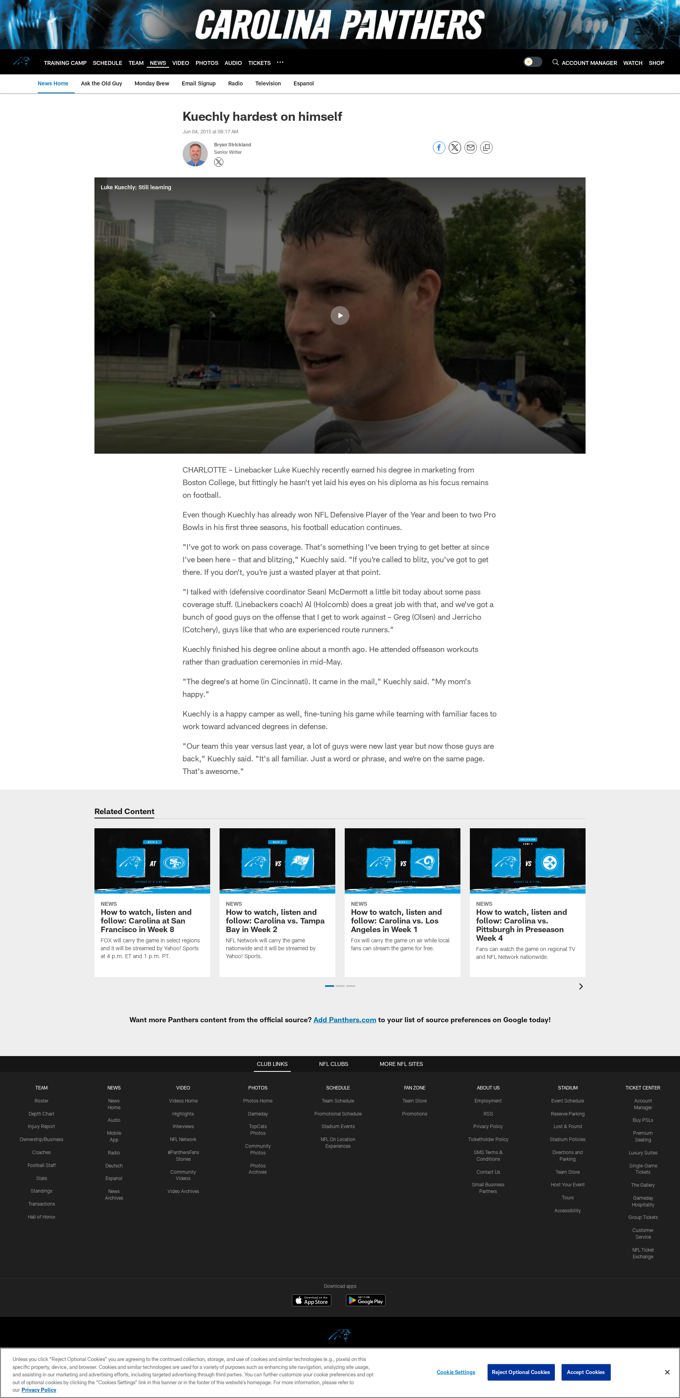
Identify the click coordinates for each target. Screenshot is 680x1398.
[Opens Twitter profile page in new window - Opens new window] (219, 162)
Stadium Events (338, 1126)
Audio (114, 1120)
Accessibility (567, 1210)
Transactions (41, 1203)
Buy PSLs (643, 1120)
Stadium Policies (568, 1139)
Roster (41, 1100)
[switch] (532, 62)
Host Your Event (568, 1184)
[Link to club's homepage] (22, 61)
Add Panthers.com (345, 1019)
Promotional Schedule (338, 1113)
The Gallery (643, 1184)
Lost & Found (568, 1126)
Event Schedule (567, 1100)
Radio (114, 1152)
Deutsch (114, 1165)
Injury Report (41, 1126)
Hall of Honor (41, 1216)
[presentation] (582, 987)
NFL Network (183, 1139)
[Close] (667, 1372)
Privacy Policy (488, 1126)
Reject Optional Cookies (521, 1372)
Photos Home (257, 1100)
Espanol (113, 1178)
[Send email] (470, 151)
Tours (568, 1197)
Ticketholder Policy (488, 1139)
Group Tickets (643, 1217)
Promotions (414, 1113)
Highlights (183, 1113)
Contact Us (488, 1172)
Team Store (415, 1100)
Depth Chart (41, 1113)
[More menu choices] (280, 62)
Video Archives (183, 1191)
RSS (488, 1113)
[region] (340, 1373)
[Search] (555, 62)
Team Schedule (338, 1100)
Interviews (183, 1126)
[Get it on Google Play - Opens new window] (365, 1304)
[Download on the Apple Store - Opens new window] (311, 1301)
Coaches (41, 1152)
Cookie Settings (456, 1372)
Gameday (258, 1113)
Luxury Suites (643, 1152)
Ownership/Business (41, 1139)
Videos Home (183, 1100)
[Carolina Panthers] (340, 1336)
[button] (340, 315)
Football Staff (42, 1165)
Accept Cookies (586, 1372)
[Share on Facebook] (439, 151)
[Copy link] (486, 148)
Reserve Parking (568, 1113)
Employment (488, 1100)
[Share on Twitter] (455, 151)
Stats (41, 1178)
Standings (41, 1190)
